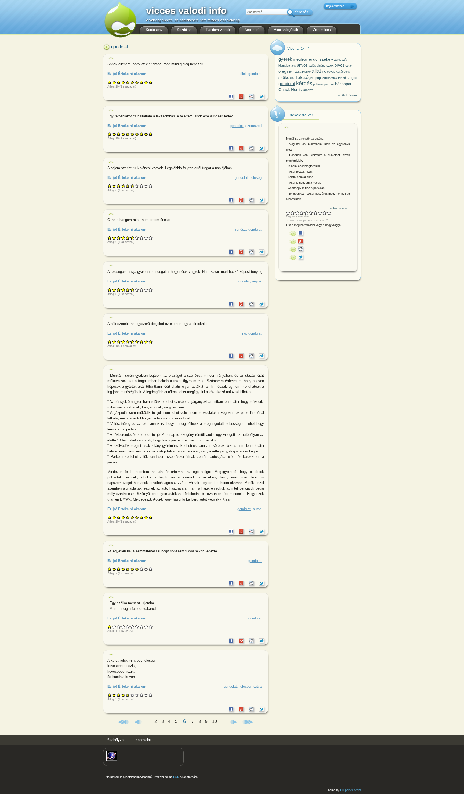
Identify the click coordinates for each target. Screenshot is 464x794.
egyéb (331, 71)
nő (244, 333)
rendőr (313, 59)
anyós (257, 281)
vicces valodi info (186, 12)
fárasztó (308, 90)
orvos (340, 65)
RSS (176, 776)
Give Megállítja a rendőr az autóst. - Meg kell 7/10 (315, 213)
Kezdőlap (184, 30)
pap (318, 78)
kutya (257, 686)
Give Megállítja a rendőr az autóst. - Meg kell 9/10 (324, 213)
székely (326, 59)
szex (330, 65)
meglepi (300, 59)
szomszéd (253, 126)
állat (316, 71)
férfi (324, 77)
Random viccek (218, 30)
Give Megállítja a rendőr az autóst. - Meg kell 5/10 (306, 213)
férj (340, 77)
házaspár (343, 83)
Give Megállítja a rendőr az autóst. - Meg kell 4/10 (302, 213)
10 (214, 721)
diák (292, 77)
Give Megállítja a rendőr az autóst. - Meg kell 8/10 (320, 213)
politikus (318, 84)
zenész (240, 229)
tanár (348, 65)
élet (243, 74)
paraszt (329, 84)
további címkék (347, 95)
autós (257, 509)
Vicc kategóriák (286, 30)
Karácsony (154, 30)
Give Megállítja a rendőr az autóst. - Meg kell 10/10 (329, 213)
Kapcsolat (143, 740)
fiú (312, 77)
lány (293, 65)
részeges (350, 78)
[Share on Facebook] (231, 95)
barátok (332, 77)
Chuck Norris (290, 89)
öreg (282, 71)
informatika (294, 71)
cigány (321, 65)
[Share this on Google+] (241, 95)
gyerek (285, 59)
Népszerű (252, 30)
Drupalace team (350, 790)
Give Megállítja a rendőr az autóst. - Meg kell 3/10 (297, 213)
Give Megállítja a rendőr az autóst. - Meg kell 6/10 (311, 213)
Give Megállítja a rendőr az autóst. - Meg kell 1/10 (288, 213)
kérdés (304, 83)
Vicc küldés (322, 30)
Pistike (306, 71)
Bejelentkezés (335, 6)
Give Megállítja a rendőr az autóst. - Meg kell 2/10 (293, 213)
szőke (283, 77)
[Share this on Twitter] (261, 95)
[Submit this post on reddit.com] (251, 95)
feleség (256, 178)
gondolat (255, 74)
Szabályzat (116, 740)
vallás (312, 65)
